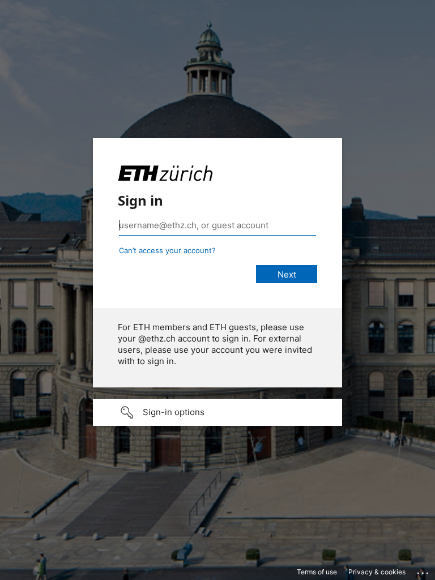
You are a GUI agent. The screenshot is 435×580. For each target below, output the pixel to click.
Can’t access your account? (167, 250)
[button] (217, 412)
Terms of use (317, 572)
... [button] (423, 570)
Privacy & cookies (377, 572)
